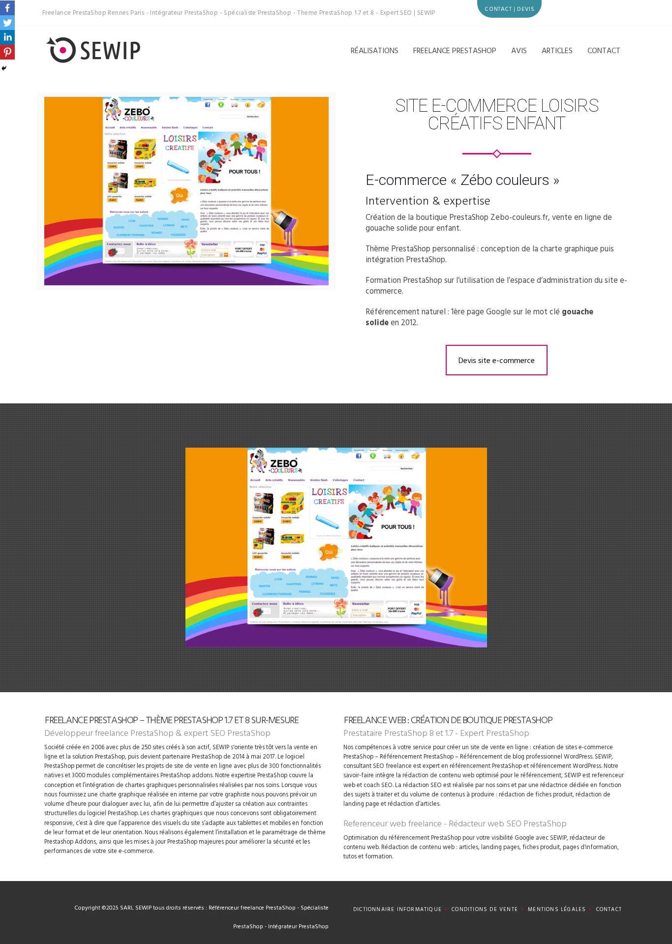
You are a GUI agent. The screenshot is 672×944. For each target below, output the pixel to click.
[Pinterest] (7, 52)
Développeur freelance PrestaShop (109, 732)
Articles (557, 50)
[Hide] (4, 68)
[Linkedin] (7, 37)
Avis (519, 50)
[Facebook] (7, 7)
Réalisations (374, 50)
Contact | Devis (509, 8)
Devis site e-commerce (496, 360)
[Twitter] (7, 22)
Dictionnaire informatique (397, 909)
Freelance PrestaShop (454, 50)
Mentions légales (557, 909)
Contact (603, 50)
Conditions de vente (485, 909)
